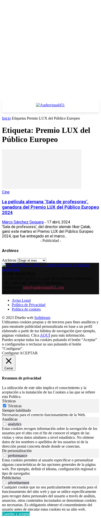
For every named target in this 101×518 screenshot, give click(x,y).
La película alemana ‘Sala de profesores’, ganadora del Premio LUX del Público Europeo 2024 (50, 207)
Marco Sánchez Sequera (23, 222)
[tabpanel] (50, 415)
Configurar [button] (10, 353)
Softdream (42, 317)
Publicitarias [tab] (11, 478)
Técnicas (15, 406)
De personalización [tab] (17, 451)
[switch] (4, 423)
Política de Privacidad (28, 305)
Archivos (9, 260)
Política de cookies (26, 309)
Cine (6, 192)
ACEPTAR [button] (29, 353)
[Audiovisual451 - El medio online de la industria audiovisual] (50, 107)
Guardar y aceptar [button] (16, 514)
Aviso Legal (21, 300)
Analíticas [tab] (9, 419)
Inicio (6, 118)
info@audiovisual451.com (43, 287)
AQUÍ (45, 335)
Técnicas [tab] (9, 401)
